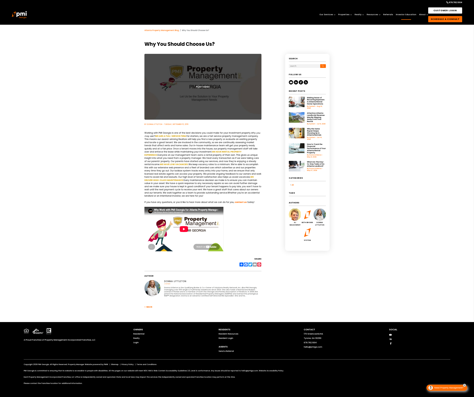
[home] (19, 15)
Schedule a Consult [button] (445, 19)
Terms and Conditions (147, 364)
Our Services (326, 14)
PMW (106, 364)
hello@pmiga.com (313, 347)
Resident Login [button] (226, 338)
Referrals (388, 14)
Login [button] (136, 342)
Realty (358, 14)
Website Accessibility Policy (271, 370)
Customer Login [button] (445, 10)
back (149, 306)
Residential (138, 333)
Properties (343, 14)
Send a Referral (226, 351)
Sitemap (114, 364)
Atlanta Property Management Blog (161, 30)
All (293, 185)
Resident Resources (228, 333)
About (422, 14)
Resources (372, 14)
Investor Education (406, 14)
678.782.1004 (455, 2)
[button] (291, 82)
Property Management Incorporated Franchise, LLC (70, 339)
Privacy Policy (127, 364)
